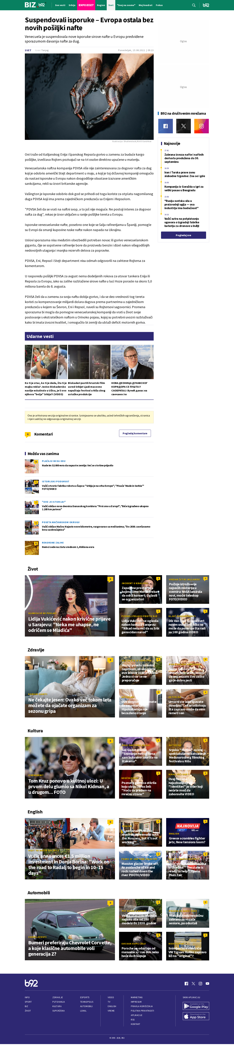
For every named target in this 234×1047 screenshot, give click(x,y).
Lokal (83, 1010)
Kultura (56, 1006)
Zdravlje (57, 997)
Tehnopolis (86, 1001)
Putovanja (58, 1001)
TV (109, 1001)
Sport (28, 1001)
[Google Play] (196, 1006)
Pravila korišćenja (142, 1006)
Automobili (86, 1006)
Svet (28, 50)
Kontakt (135, 1024)
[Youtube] (207, 983)
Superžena (58, 1010)
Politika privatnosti (142, 1010)
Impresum (136, 1001)
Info (27, 997)
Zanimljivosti (37, 937)
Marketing (137, 997)
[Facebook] (165, 126)
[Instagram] (201, 126)
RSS (133, 1019)
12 (36, 543)
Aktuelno (127, 697)
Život (28, 1010)
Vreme (111, 1010)
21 (36, 461)
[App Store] (196, 1016)
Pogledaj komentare (135, 433)
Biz (26, 1006)
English (127, 826)
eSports (84, 997)
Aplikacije (136, 1015)
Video (111, 997)
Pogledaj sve (183, 235)
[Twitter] (183, 126)
